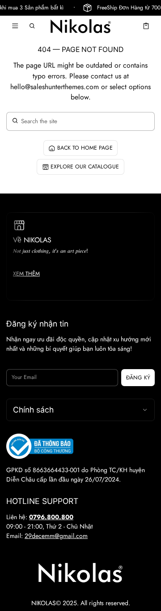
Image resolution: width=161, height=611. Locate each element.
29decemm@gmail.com (56, 535)
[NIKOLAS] (80, 26)
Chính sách (33, 409)
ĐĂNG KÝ (138, 378)
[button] (32, 26)
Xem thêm (26, 274)
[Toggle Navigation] (15, 26)
